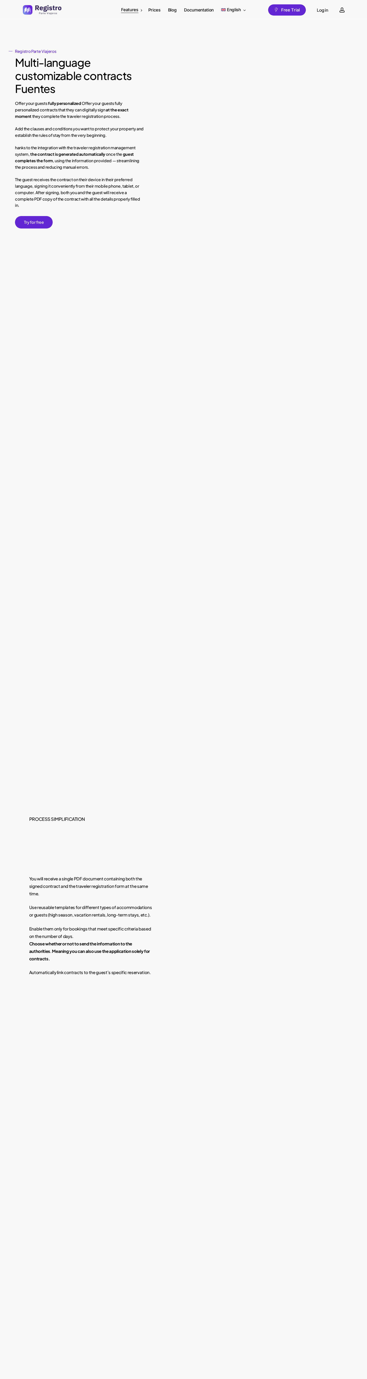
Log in (322, 10)
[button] (34, 222)
